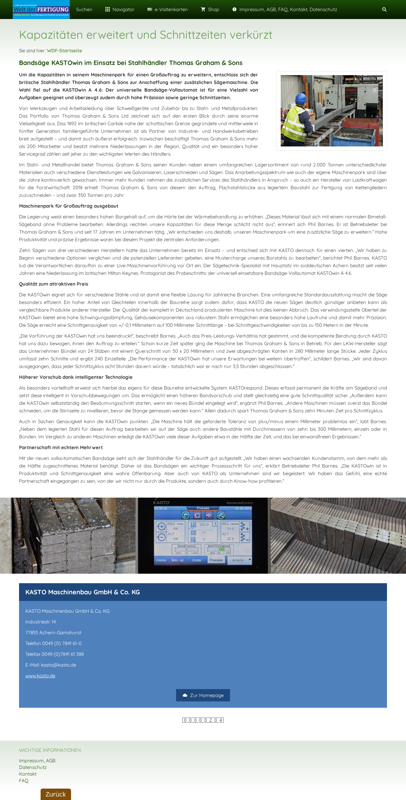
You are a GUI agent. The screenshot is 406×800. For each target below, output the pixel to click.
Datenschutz (33, 767)
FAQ (24, 780)
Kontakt (27, 774)
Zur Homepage (207, 695)
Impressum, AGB (37, 761)
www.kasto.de (40, 676)
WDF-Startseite (64, 51)
